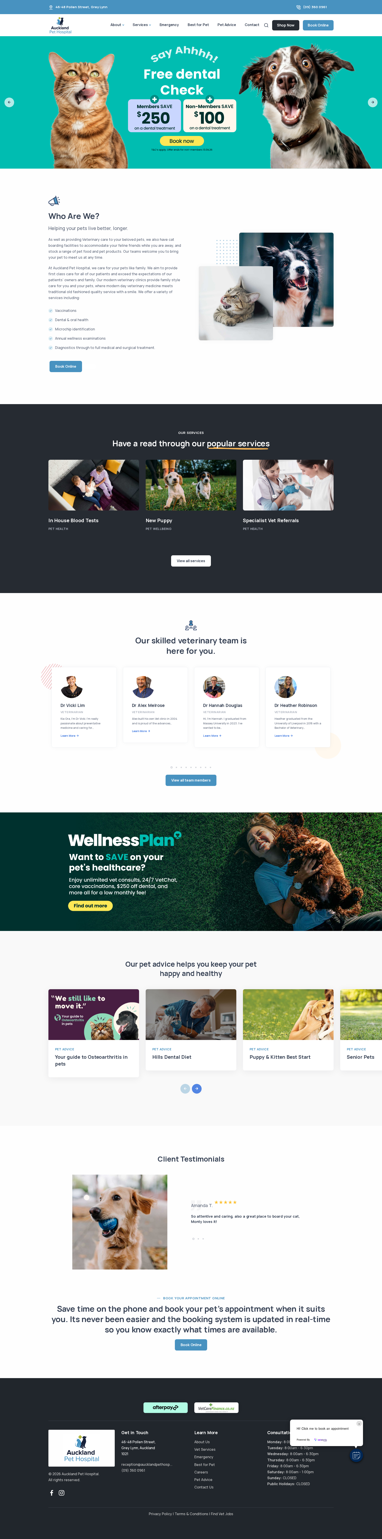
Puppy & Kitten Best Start (280, 1057)
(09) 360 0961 (315, 7)
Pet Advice (227, 24)
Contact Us (204, 1487)
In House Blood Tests (73, 520)
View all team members (191, 780)
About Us (202, 1441)
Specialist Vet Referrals (271, 520)
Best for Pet (198, 24)
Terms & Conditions (191, 1513)
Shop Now (285, 25)
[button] (356, 1455)
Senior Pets (360, 1057)
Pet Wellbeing (159, 529)
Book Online (318, 25)
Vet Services (205, 1449)
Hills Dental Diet (171, 1057)
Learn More (68, 736)
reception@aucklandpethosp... (146, 1464)
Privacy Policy (160, 1513)
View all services (191, 560)
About (116, 24)
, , (138, 1447)
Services (140, 24)
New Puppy (159, 520)
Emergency (169, 24)
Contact (252, 24)
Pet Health (58, 529)
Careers (201, 1472)
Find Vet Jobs (222, 1513)
